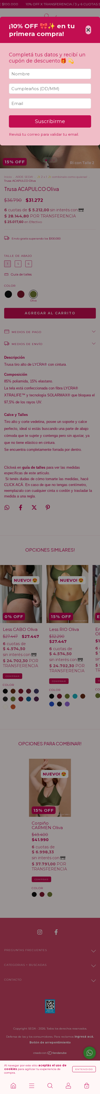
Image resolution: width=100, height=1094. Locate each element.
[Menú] (31, 1085)
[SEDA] (13, 1085)
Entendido (84, 1069)
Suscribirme (50, 121)
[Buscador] (50, 1085)
